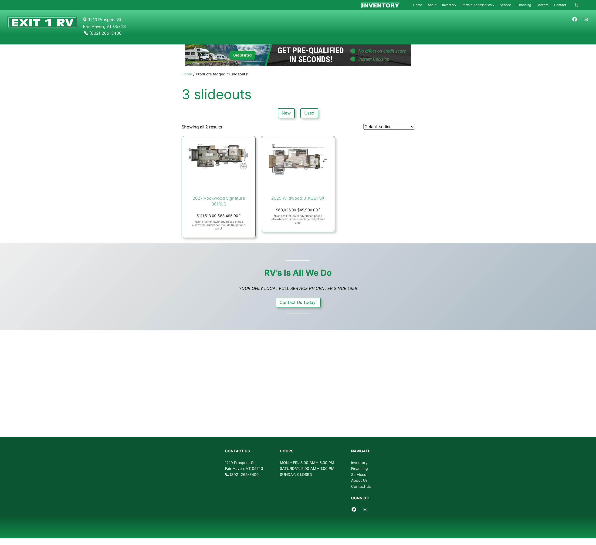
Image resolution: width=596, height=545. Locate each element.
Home (187, 74)
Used (309, 113)
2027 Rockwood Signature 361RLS (219, 201)
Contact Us (361, 486)
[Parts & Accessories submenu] (493, 5)
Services (358, 474)
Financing (359, 468)
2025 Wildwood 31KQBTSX (298, 198)
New (286, 113)
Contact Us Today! (298, 302)
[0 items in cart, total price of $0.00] (576, 5)
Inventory (359, 462)
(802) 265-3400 (244, 474)
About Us (359, 480)
